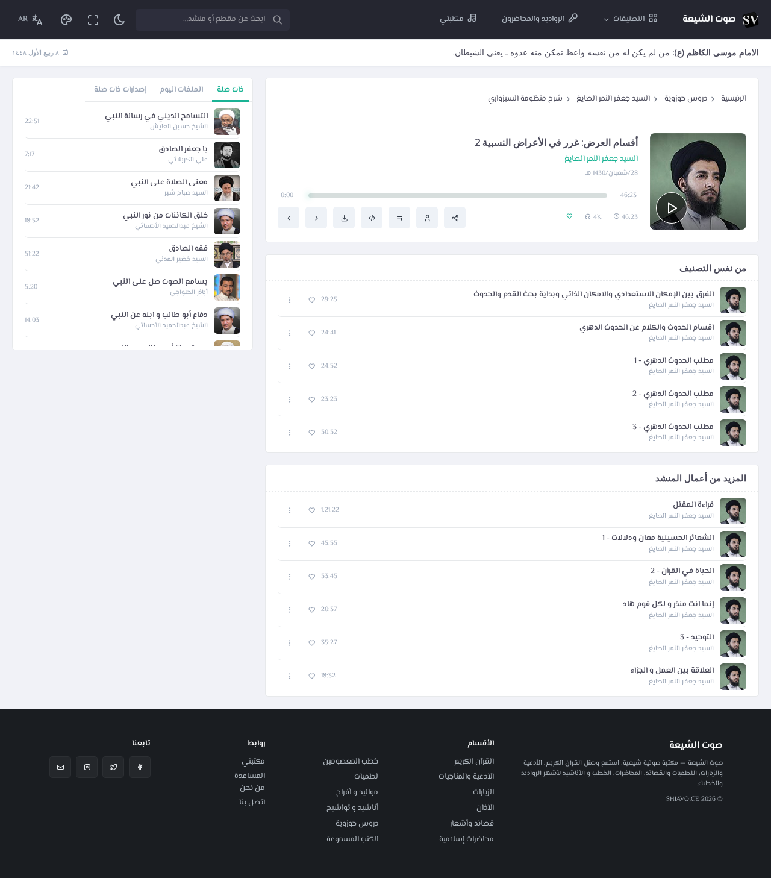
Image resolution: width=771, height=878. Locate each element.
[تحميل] (344, 217)
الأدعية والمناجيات (466, 777)
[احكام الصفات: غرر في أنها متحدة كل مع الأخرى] (288, 217)
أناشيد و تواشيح (352, 808)
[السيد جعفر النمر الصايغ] (427, 217)
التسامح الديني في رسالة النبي (156, 116)
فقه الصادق (188, 249)
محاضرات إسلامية (466, 839)
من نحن (252, 788)
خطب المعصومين (350, 762)
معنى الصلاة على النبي (169, 183)
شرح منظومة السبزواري (525, 99)
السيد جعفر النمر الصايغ (613, 99)
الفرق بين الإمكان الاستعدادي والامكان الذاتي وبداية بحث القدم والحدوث (593, 295)
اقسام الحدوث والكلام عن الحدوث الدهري (646, 328)
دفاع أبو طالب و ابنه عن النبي (159, 315)
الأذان (485, 808)
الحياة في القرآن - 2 (682, 571)
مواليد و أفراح (357, 792)
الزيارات (483, 792)
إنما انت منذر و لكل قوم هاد (668, 604)
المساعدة (249, 776)
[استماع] (671, 208)
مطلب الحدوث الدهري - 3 (673, 427)
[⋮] (290, 300)
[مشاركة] (455, 217)
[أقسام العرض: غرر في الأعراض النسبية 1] (316, 217)
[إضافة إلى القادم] (399, 217)
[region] (132, 225)
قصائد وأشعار (472, 824)
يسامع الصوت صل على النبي (160, 282)
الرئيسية (733, 99)
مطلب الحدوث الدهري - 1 (674, 361)
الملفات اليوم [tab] (181, 90)
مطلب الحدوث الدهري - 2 (673, 394)
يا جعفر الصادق (183, 149)
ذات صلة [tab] (230, 90)
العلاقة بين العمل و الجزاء (672, 671)
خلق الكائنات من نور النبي (165, 216)
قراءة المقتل (693, 505)
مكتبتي (253, 762)
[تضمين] (371, 217)
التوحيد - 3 (697, 638)
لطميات (366, 777)
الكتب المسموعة (352, 839)
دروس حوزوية (685, 99)
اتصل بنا (252, 803)
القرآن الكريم (474, 762)
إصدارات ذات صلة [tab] (120, 90)
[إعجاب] (311, 300)
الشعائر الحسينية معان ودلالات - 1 (658, 538)
